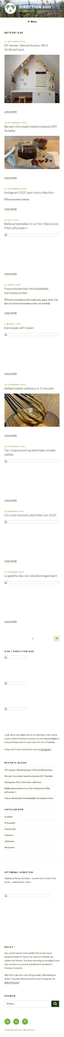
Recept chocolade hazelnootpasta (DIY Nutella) (28, 776)
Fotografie (9, 823)
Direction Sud (35, 7)
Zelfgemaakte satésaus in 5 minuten (29, 388)
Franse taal (9, 829)
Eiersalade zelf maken (19, 328)
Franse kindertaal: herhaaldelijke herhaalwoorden (28, 798)
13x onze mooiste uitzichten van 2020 (30, 515)
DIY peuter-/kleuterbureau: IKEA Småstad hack (28, 770)
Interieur (8, 835)
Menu (34, 21)
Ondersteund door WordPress (19, 1030)
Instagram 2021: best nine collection (29, 192)
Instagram (45, 749)
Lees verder (10, 111)
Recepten (9, 847)
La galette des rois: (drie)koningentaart (30, 576)
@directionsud (11, 982)
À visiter (8, 816)
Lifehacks (9, 841)
